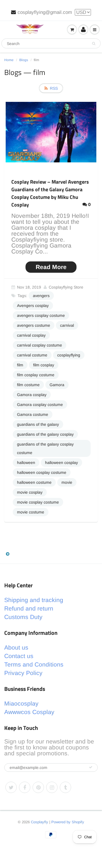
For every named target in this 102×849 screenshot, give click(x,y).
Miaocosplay (21, 703)
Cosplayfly (39, 822)
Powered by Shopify (67, 822)
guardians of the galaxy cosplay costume (45, 448)
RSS (54, 88)
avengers (41, 295)
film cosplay (43, 365)
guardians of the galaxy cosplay (45, 434)
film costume (28, 384)
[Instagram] (52, 787)
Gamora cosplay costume (40, 404)
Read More (51, 267)
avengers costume (33, 325)
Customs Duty (23, 617)
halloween (26, 462)
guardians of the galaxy (38, 424)
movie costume (30, 512)
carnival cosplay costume (39, 345)
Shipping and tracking (33, 600)
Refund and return (28, 608)
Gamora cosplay (31, 394)
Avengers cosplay (33, 305)
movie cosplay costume (38, 502)
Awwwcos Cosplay (29, 712)
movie (66, 482)
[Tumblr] (65, 787)
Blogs (23, 60)
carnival (67, 325)
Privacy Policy (23, 673)
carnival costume (32, 355)
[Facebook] (24, 787)
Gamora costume (32, 414)
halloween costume (34, 482)
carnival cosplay (31, 335)
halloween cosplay (61, 462)
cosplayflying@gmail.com (45, 12)
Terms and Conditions (33, 664)
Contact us (18, 656)
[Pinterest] (38, 787)
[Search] (93, 43)
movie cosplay (29, 492)
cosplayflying (68, 355)
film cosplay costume (35, 375)
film (20, 365)
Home (9, 60)
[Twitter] (11, 787)
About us (16, 647)
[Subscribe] (91, 767)
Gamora (57, 384)
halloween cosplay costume (41, 472)
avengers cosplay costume (41, 315)
